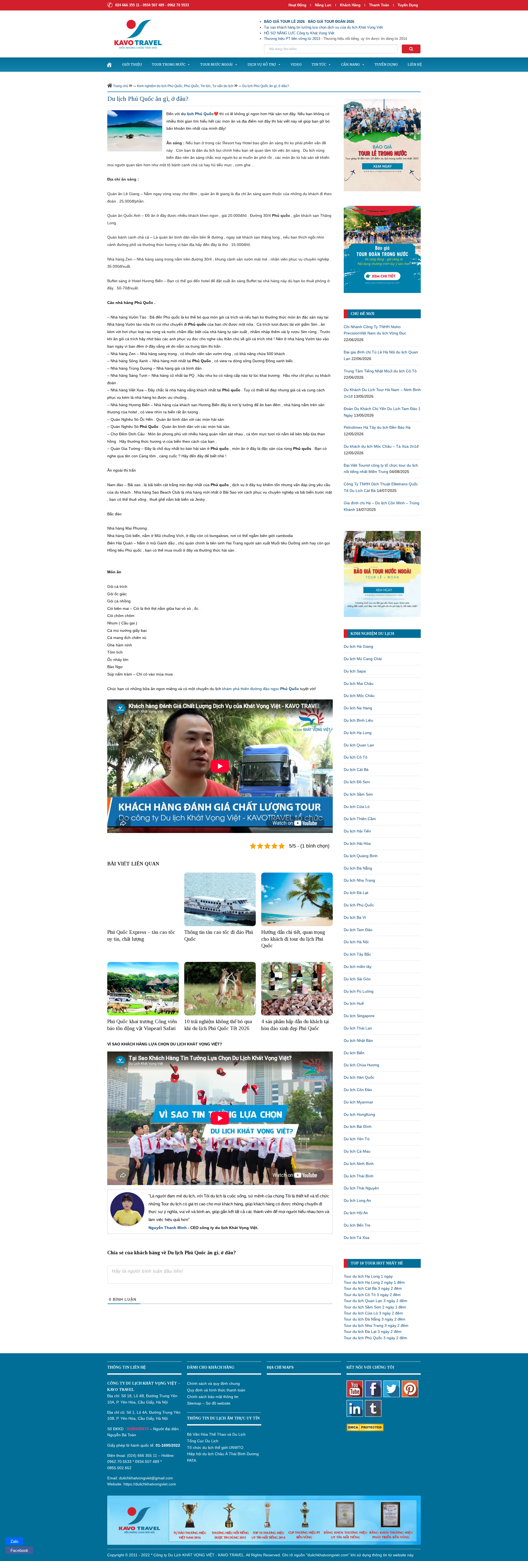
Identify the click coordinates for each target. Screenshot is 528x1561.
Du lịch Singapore (359, 1016)
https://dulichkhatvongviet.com (149, 1484)
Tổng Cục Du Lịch (202, 1441)
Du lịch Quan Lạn (359, 745)
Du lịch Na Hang (358, 708)
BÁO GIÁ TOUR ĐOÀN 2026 (331, 22)
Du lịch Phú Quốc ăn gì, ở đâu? (265, 86)
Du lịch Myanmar (358, 1102)
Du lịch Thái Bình (358, 1176)
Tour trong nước (168, 64)
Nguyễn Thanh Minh (167, 1227)
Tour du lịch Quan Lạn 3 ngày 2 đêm (375, 1301)
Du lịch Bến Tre (357, 1225)
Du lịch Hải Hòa (357, 843)
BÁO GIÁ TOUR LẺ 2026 (284, 22)
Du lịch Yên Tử (357, 1139)
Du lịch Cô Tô (355, 757)
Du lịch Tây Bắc (357, 954)
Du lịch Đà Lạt (356, 892)
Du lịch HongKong (359, 1114)
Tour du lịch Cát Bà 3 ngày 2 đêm (373, 1288)
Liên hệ (415, 64)
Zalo (14, 1541)
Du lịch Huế (354, 1003)
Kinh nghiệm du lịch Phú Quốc (159, 86)
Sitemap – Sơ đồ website (208, 1403)
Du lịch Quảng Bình (361, 856)
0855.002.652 (119, 1468)
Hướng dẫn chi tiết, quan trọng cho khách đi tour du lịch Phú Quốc (293, 938)
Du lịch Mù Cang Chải (363, 659)
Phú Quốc (191, 86)
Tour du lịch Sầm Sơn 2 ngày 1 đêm (375, 1307)
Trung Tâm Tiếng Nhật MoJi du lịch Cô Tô (380, 371)
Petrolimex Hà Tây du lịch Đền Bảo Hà (377, 427)
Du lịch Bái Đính (358, 1126)
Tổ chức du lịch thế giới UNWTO (215, 1447)
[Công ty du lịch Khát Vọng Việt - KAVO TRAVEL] (134, 34)
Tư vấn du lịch (222, 86)
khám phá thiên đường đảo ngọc (260, 689)
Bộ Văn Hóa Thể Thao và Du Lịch (216, 1434)
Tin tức (319, 64)
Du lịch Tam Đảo (358, 930)
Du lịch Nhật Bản (358, 1040)
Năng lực (323, 5)
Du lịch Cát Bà (356, 769)
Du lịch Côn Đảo (358, 1089)
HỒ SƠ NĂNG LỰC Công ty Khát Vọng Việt (299, 33)
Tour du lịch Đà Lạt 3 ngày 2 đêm (373, 1331)
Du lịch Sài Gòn (357, 979)
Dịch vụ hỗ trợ (262, 64)
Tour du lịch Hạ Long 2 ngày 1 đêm (374, 1282)
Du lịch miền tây (358, 966)
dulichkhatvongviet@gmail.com (146, 1478)
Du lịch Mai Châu (358, 683)
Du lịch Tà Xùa (356, 1237)
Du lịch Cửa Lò (357, 806)
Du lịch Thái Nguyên (361, 1188)
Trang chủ (120, 86)
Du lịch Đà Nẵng (358, 868)
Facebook (19, 1550)
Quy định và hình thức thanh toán (216, 1390)
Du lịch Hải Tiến (357, 831)
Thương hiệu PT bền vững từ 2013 (292, 39)
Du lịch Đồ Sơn (357, 782)
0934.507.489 (147, 1461)
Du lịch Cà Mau (357, 1151)
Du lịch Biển (354, 1053)
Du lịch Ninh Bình (359, 1163)
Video (296, 64)
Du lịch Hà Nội (356, 942)
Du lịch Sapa (355, 671)
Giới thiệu (132, 64)
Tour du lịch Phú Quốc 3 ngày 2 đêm (375, 1338)
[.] (109, 64)
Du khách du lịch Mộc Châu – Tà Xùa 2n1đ (381, 446)
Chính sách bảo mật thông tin (212, 1396)
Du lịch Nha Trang (359, 880)
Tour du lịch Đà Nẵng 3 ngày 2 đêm (374, 1319)
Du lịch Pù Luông (358, 991)
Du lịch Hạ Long (358, 732)
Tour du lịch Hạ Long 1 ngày (368, 1276)
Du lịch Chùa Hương (361, 1065)
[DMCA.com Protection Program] (365, 1427)
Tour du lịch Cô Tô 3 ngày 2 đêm (372, 1294)
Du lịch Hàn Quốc (359, 1077)
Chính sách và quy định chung (213, 1383)
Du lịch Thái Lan (358, 1028)
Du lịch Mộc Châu (359, 695)
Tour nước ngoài (216, 64)
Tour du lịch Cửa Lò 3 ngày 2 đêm (373, 1313)
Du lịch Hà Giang (358, 646)
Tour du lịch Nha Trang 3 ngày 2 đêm (376, 1325)
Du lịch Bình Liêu (358, 720)
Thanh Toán (379, 5)
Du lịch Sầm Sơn (358, 794)
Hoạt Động (297, 5)
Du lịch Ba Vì (355, 917)
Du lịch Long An (357, 1200)
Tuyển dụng (408, 5)
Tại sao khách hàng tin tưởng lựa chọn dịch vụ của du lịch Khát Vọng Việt (323, 27)
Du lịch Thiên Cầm (360, 819)
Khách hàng (350, 5)
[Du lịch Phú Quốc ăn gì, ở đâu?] (134, 130)
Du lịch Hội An (356, 1213)
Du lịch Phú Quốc (359, 905)
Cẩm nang (350, 64)
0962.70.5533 (119, 1461)
